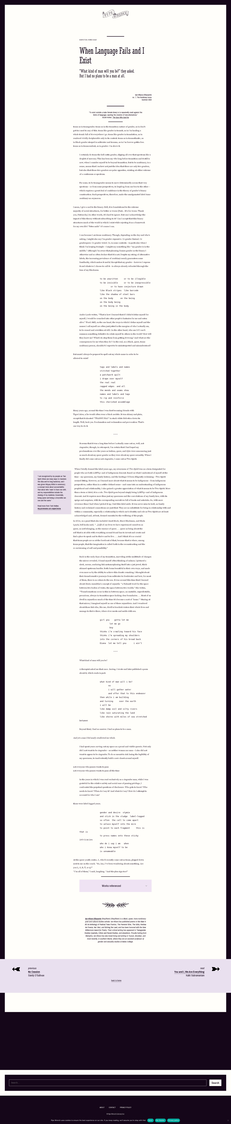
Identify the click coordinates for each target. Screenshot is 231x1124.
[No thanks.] (228, 1120)
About (102, 1107)
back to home (116, 980)
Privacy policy (173, 1120)
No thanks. (160, 1120)
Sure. (150, 1120)
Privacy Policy (125, 1107)
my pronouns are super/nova (49, 508)
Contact (112, 1107)
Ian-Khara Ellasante (93, 918)
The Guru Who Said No (121, 117)
